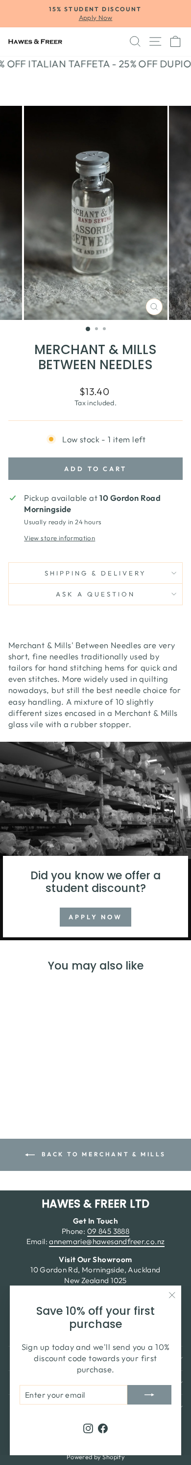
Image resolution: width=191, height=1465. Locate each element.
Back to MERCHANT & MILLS (102, 1154)
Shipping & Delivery (95, 573)
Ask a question (95, 594)
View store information (59, 538)
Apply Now (95, 917)
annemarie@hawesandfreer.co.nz (107, 1241)
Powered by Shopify (95, 1457)
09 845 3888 (108, 1231)
